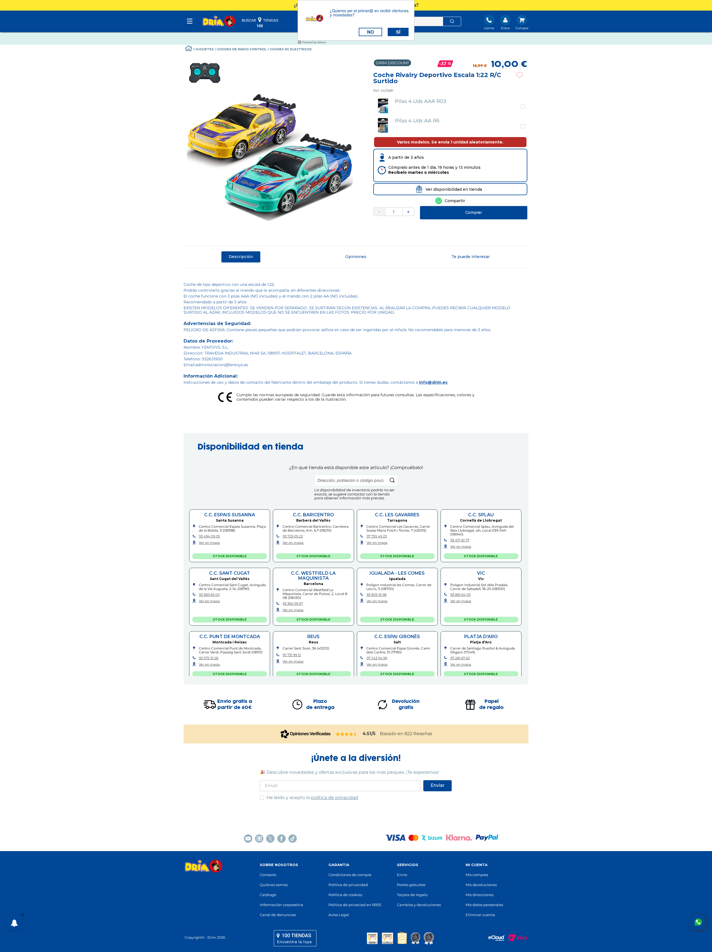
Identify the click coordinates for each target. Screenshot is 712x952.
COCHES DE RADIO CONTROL (241, 49)
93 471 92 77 (459, 540)
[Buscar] (452, 21)
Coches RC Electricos (291, 49)
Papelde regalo (491, 704)
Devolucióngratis (406, 704)
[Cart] (521, 23)
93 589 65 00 (209, 595)
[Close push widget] (22, 915)
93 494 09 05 (209, 536)
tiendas (295, 938)
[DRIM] (219, 22)
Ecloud (494, 938)
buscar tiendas (260, 22)
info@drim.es (433, 382)
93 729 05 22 (293, 536)
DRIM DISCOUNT (392, 62)
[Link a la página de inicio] (188, 49)
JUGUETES (205, 49)
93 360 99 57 (293, 604)
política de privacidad (334, 797)
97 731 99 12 (292, 655)
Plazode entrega (320, 704)
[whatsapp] (450, 200)
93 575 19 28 (208, 658)
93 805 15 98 (377, 595)
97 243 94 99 (377, 658)
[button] (450, 106)
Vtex (516, 938)
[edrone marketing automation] (312, 43)
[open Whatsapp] (698, 922)
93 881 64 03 (460, 595)
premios (400, 938)
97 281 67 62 (460, 658)
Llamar (489, 28)
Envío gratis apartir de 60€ (234, 704)
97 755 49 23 (377, 536)
